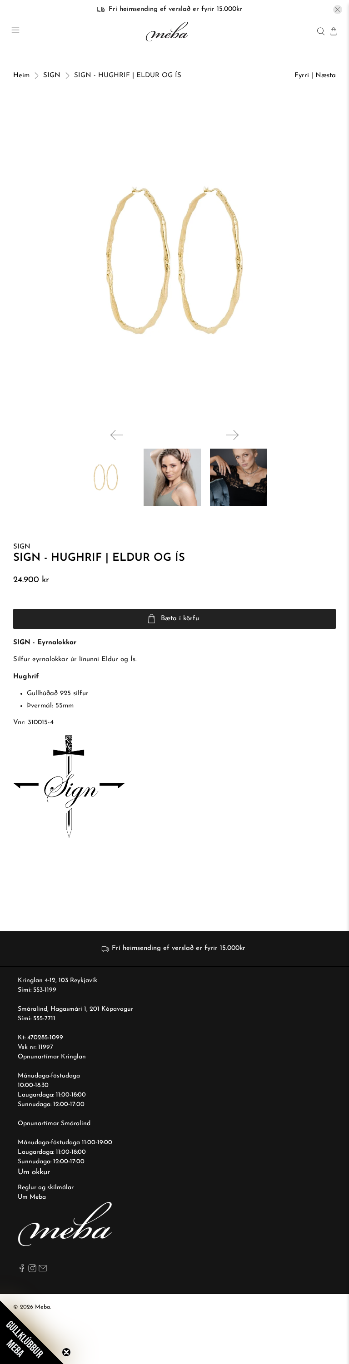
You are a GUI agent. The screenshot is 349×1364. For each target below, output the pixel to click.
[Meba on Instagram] (32, 1270)
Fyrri (301, 75)
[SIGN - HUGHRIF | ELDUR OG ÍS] (174, 260)
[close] (337, 9)
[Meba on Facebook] (22, 1270)
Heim (21, 75)
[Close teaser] (66, 1352)
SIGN (51, 75)
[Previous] (117, 435)
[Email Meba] (43, 1270)
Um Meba (32, 1197)
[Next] (232, 435)
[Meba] (168, 31)
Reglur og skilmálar (46, 1187)
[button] (32, 1332)
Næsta (325, 75)
